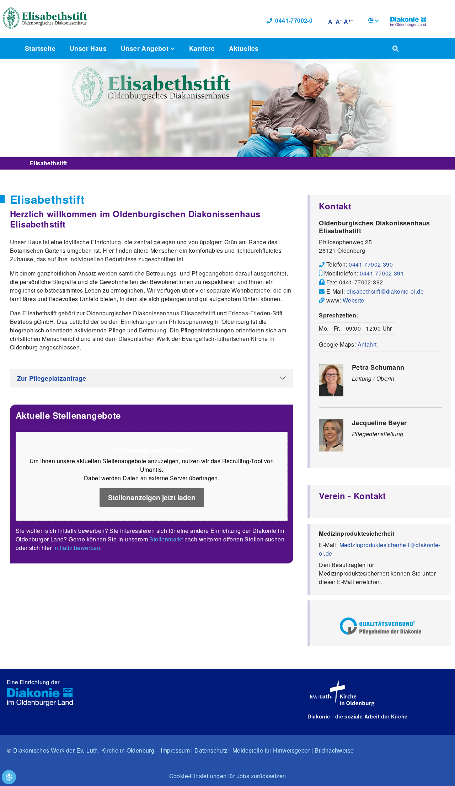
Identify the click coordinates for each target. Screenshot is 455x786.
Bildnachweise (334, 750)
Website (353, 300)
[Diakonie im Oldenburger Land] (408, 20)
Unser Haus (88, 48)
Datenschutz (211, 750)
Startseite (40, 48)
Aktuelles (244, 48)
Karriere (202, 48)
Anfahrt (367, 344)
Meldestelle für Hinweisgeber (271, 750)
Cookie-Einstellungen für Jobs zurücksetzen (227, 776)
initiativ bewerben (76, 548)
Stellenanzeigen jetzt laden (152, 497)
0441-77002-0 (293, 20)
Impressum (175, 750)
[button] (373, 21)
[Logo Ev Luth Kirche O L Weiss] (342, 693)
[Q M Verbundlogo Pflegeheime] (380, 626)
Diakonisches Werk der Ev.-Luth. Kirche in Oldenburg (83, 750)
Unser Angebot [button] (146, 48)
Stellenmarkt (166, 539)
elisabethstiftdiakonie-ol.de (385, 291)
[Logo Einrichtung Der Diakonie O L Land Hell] (40, 693)
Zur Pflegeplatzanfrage (51, 378)
